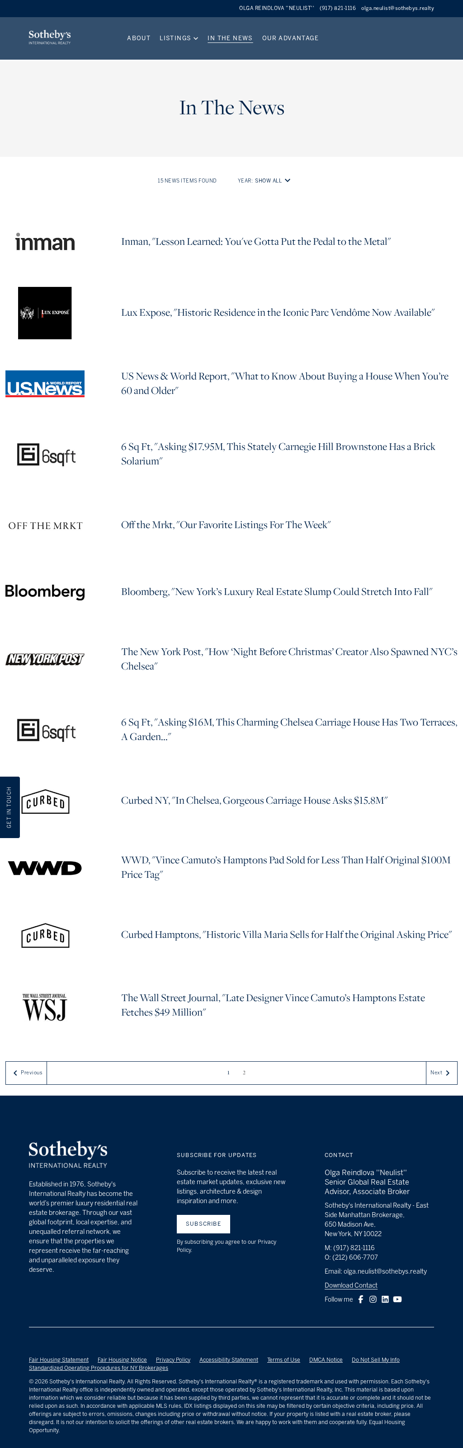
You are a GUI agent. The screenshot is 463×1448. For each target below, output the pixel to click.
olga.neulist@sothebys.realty (397, 8)
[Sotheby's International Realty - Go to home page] (68, 1156)
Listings (175, 38)
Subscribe (203, 1224)
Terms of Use (283, 1360)
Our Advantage (290, 38)
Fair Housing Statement (59, 1360)
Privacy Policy (173, 1360)
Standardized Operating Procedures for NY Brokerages (98, 1368)
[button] (361, 1299)
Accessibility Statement (228, 1360)
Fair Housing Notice (122, 1360)
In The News (230, 38)
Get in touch (9, 807)
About (139, 38)
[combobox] (274, 181)
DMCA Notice (326, 1360)
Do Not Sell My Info (376, 1360)
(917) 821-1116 (338, 8)
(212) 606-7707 (355, 1257)
